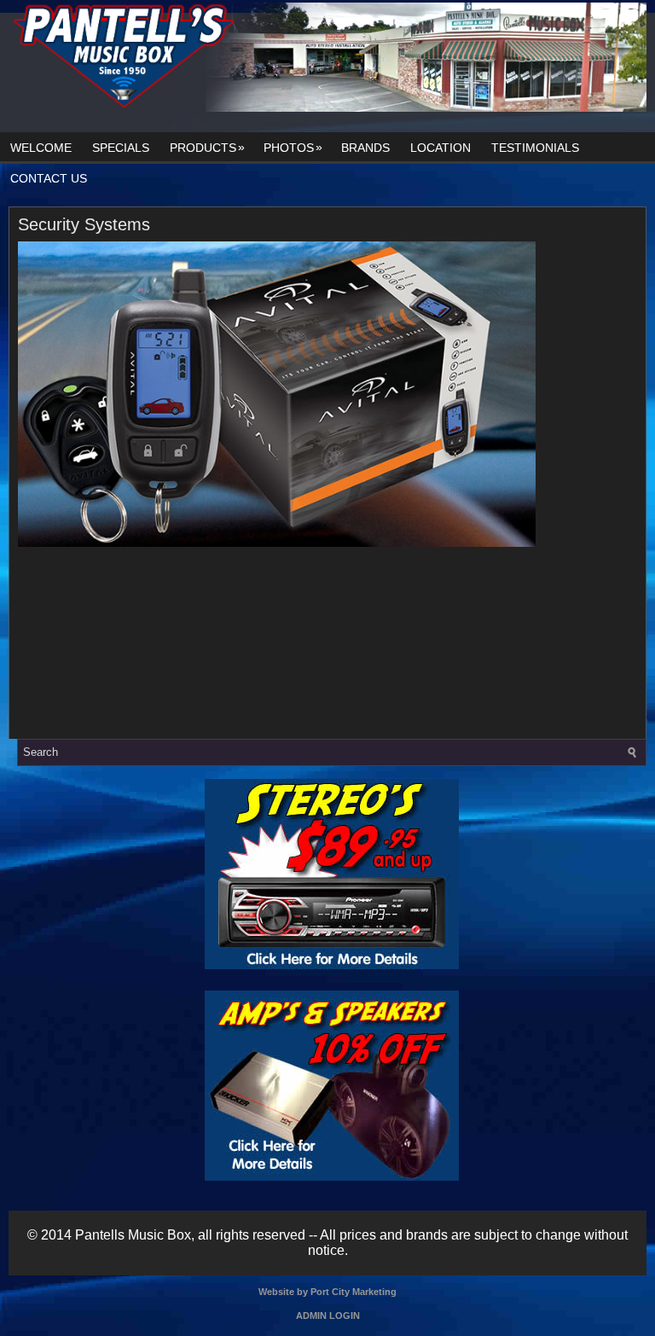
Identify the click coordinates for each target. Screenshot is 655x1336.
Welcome (41, 147)
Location (440, 147)
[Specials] (332, 965)
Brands (365, 147)
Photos (293, 147)
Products (207, 147)
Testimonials (535, 147)
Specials (120, 147)
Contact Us (48, 178)
